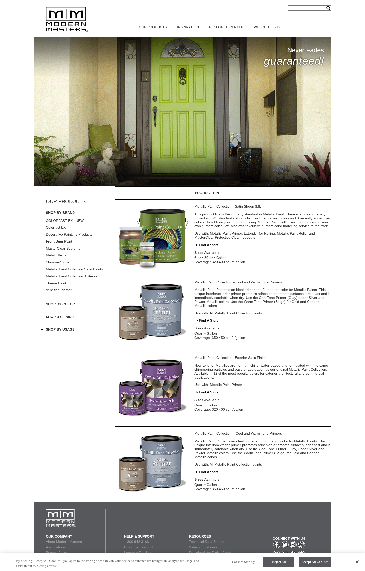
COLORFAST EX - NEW (65, 220)
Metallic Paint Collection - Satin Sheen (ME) (228, 206)
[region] (182, 562)
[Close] (357, 561)
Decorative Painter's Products (69, 234)
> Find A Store (207, 245)
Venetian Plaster (59, 290)
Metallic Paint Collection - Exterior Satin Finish (230, 358)
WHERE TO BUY (267, 27)
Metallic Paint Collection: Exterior (71, 276)
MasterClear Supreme (63, 248)
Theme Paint (56, 283)
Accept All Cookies (314, 562)
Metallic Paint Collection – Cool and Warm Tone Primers (238, 282)
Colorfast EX (56, 227)
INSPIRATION (188, 27)
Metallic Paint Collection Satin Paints (74, 269)
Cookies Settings (243, 562)
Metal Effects (56, 255)
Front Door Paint (59, 241)
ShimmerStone (57, 262)
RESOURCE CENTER (226, 27)
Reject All (279, 562)
